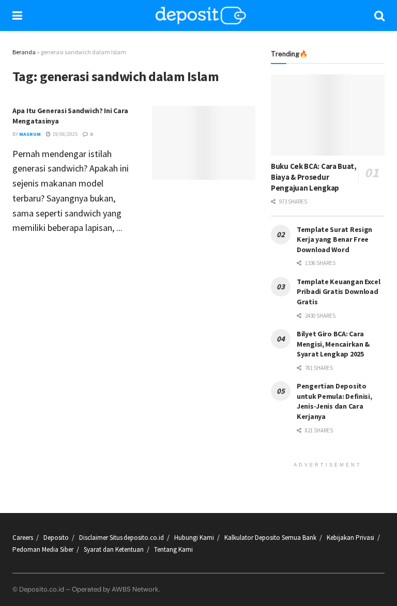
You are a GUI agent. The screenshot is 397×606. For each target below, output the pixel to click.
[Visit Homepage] (201, 15)
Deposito (56, 537)
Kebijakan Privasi (350, 537)
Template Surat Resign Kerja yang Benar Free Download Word (334, 239)
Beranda (24, 52)
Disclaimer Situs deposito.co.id (121, 537)
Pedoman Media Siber (42, 549)
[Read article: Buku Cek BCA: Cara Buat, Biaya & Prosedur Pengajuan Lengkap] (328, 115)
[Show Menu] (17, 15)
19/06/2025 (65, 134)
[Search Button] (379, 15)
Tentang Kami (173, 549)
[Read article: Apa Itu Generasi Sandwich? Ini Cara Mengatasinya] (203, 143)
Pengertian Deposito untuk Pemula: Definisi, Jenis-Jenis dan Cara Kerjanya (334, 401)
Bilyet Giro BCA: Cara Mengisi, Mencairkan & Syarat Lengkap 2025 (333, 344)
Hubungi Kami (194, 537)
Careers (22, 537)
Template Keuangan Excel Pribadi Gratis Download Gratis (338, 291)
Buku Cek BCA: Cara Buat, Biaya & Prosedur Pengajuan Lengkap (314, 177)
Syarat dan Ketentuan (114, 549)
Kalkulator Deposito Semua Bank (270, 537)
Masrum (30, 134)
